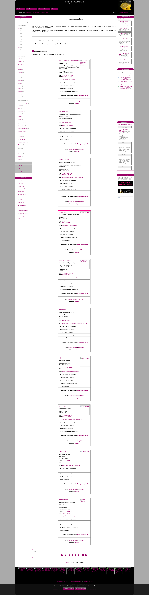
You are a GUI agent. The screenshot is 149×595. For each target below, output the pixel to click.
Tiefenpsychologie (22, 205)
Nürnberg (20, 94)
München (20, 64)
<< (62, 554)
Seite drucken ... (21, 576)
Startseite (28, 12)
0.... (19, 28)
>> (86, 554)
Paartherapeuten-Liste (126, 12)
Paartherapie (20, 183)
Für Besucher (21, 9)
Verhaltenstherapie (22, 194)
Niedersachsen (21, 125)
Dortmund (20, 80)
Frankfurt (20, 69)
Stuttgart (20, 72)
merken (70, 101)
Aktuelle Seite (44, 12)
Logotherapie (21, 202)
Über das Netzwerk (44, 9)
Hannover (20, 91)
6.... (19, 44)
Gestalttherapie (21, 199)
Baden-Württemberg (22, 103)
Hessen (19, 119)
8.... (19, 50)
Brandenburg (20, 111)
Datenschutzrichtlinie (74, 593)
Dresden (19, 88)
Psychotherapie (21, 180)
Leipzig (19, 77)
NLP (19, 218)
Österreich (20, 153)
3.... (19, 36)
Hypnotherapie (21, 191)
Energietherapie (21, 216)
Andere (19, 159)
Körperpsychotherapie (23, 210)
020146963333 (68, 415)
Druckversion (68, 562)
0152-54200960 (68, 511)
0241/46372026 (68, 273)
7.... (19, 47)
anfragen (77, 103)
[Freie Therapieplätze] (15, 6)
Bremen (19, 86)
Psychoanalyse (21, 207)
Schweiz (20, 156)
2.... (19, 33)
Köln (19, 67)
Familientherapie (21, 189)
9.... (19, 52)
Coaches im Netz (88, 581)
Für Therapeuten (32, 9)
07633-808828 (68, 460)
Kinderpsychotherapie (22, 213)
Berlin (19, 58)
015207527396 (66, 222)
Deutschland (20, 151)
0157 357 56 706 (68, 75)
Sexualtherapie (21, 186)
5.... (19, 41)
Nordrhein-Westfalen (22, 128)
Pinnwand (54, 9)
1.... (19, 31)
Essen (19, 83)
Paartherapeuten (21, 22)
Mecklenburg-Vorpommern (23, 122)
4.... (19, 39)
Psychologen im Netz (75, 581)
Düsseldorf (20, 75)
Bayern (19, 105)
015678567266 (66, 122)
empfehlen (81, 101)
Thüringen (20, 144)
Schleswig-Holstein (22, 142)
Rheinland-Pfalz (21, 131)
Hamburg (20, 61)
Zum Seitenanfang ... (127, 576)
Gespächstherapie (22, 197)
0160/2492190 (66, 275)
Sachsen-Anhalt (21, 139)
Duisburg (20, 96)
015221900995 (66, 320)
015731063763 (66, 416)
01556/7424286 (68, 367)
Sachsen (20, 136)
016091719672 (66, 174)
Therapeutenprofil (82, 95)
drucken (75, 101)
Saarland (20, 134)
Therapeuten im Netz (62, 581)
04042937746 (68, 173)
